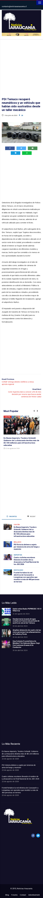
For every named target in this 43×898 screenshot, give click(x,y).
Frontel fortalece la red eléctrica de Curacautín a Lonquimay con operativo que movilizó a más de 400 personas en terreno (26, 577)
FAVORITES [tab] (13, 516)
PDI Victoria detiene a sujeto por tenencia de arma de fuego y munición (26, 546)
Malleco (17, 542)
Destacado (18, 570)
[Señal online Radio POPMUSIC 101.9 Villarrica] (6, 612)
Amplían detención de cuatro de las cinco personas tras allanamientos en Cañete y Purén (27, 632)
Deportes (18, 555)
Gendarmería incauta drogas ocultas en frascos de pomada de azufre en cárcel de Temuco (26, 621)
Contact (23, 895)
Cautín (7, 417)
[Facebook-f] (33, 835)
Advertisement (34, 895)
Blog (7, 895)
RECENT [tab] (32, 516)
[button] (35, 412)
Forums (14, 895)
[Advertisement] (21, 65)
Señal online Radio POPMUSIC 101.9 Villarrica (27, 610)
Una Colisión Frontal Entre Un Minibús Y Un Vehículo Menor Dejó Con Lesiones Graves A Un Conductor (26, 644)
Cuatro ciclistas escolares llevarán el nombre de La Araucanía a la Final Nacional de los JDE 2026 (26, 561)
